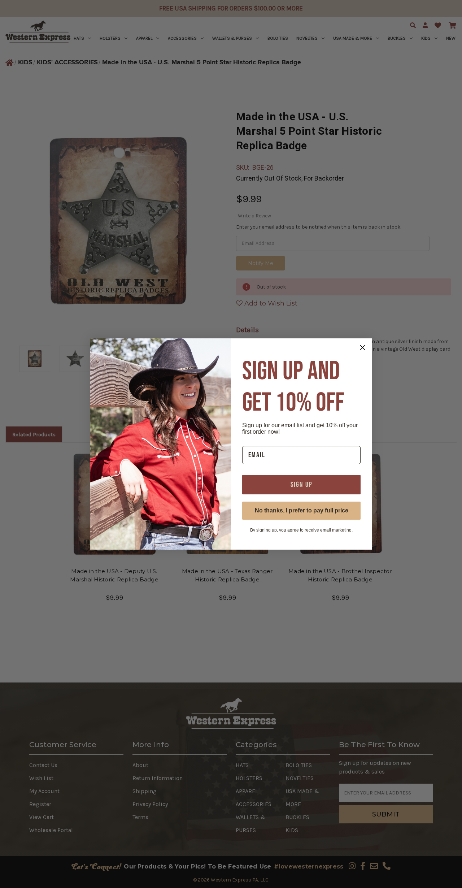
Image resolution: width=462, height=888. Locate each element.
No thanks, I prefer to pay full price (301, 510)
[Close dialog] (362, 347)
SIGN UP (302, 484)
